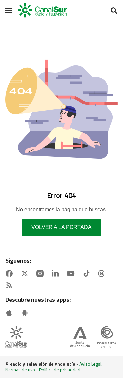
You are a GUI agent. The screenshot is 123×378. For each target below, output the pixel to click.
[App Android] (26, 313)
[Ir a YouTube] (72, 273)
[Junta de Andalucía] (80, 337)
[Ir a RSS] (10, 285)
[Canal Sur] (43, 10)
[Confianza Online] (107, 337)
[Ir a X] (26, 273)
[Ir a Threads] (103, 273)
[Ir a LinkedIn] (56, 273)
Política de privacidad (59, 369)
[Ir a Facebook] (10, 273)
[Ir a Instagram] (41, 273)
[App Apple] (10, 313)
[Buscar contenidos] (114, 11)
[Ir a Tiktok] (87, 273)
